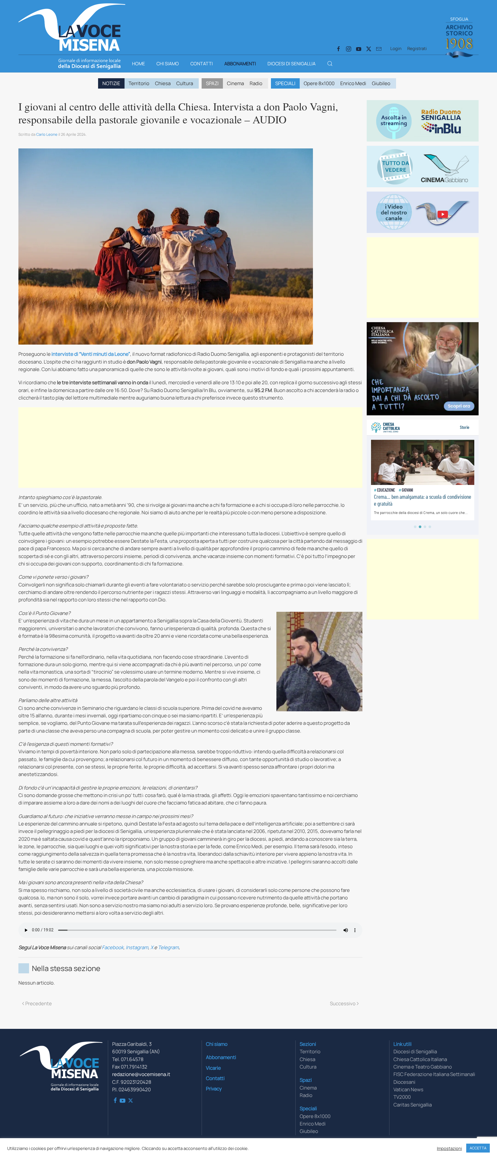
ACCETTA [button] (478, 1148)
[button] (330, 63)
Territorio (139, 83)
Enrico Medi (353, 83)
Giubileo (381, 83)
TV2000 (402, 1097)
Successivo (342, 1003)
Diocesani (404, 1082)
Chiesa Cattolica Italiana (420, 1059)
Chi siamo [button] (167, 63)
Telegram (168, 947)
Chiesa (163, 83)
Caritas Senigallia (412, 1104)
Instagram (137, 947)
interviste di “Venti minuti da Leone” (90, 354)
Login (396, 48)
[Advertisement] (190, 447)
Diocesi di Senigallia (291, 63)
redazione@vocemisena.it (141, 1074)
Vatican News (408, 1089)
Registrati (417, 48)
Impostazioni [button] (449, 1148)
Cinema (235, 83)
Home (138, 63)
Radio (256, 83)
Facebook (112, 947)
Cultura (184, 83)
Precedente (38, 1003)
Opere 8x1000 (319, 83)
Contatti (201, 63)
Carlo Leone (47, 134)
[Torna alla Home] (71, 26)
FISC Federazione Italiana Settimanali (434, 1074)
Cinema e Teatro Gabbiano (422, 1066)
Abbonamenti (240, 63)
